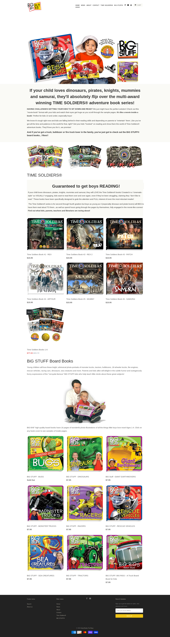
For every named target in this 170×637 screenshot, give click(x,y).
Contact (96, 5)
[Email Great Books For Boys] (128, 5)
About (88, 5)
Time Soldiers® (107, 5)
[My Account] (131, 5)
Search (29, 604)
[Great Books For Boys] (34, 6)
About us (29, 607)
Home (77, 5)
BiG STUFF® (118, 5)
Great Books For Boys (87, 628)
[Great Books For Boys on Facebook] (125, 5)
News (83, 5)
